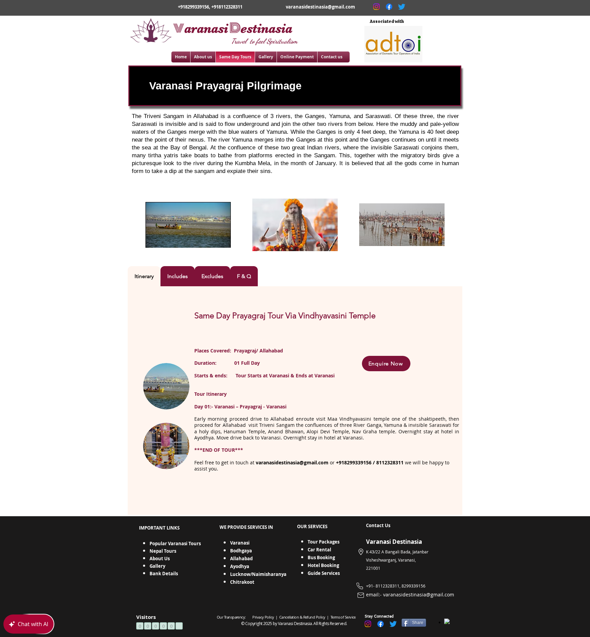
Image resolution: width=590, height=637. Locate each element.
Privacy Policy (263, 617)
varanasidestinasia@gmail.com (320, 7)
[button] (386, 363)
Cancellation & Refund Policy (302, 617)
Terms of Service (342, 617)
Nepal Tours (163, 551)
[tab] (144, 276)
